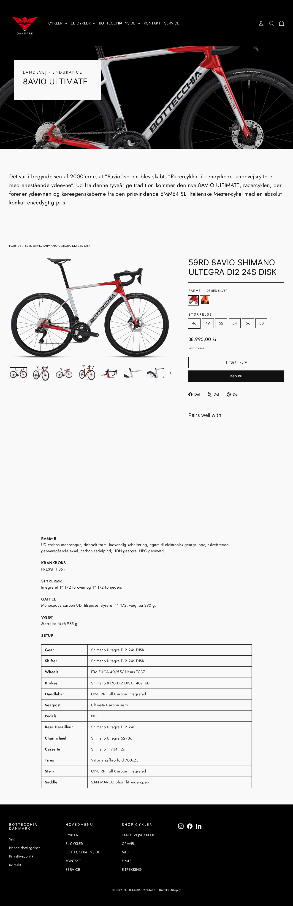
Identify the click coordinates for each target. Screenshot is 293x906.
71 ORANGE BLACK (205, 300)
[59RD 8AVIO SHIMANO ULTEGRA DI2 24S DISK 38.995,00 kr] (200, 454)
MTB (125, 852)
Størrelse (200, 314)
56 (248, 323)
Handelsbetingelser (24, 847)
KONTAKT (152, 23)
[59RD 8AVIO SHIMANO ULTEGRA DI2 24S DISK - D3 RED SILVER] (191, 489)
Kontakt (15, 865)
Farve (207, 290)
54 (234, 323)
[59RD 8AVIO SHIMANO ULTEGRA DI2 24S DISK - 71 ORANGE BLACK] (197, 489)
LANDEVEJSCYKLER (138, 835)
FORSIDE (15, 246)
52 (221, 323)
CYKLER (56, 23)
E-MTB (127, 860)
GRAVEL (128, 843)
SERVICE (171, 23)
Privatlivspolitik (21, 856)
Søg (12, 839)
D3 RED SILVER (193, 300)
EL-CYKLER (81, 23)
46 (194, 323)
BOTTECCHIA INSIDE (118, 23)
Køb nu (236, 376)
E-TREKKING (132, 869)
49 (207, 323)
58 (261, 323)
